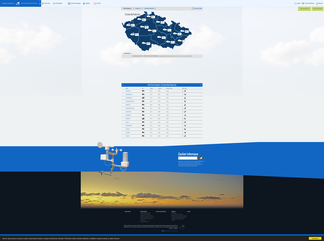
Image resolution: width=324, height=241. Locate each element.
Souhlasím (315, 238)
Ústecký (128, 129)
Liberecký (128, 105)
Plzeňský (128, 118)
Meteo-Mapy (47, 3)
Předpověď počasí (144, 221)
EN (39, 4)
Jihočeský (128, 91)
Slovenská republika (149, 8)
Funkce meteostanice (145, 213)
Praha (127, 122)
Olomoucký (128, 112)
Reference (142, 220)
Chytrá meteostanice (76, 3)
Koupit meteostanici (317, 8)
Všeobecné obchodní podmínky (178, 217)
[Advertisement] (162, 70)
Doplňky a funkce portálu (146, 216)
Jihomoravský (129, 94)
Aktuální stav (127, 53)
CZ (39, 0)
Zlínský (127, 136)
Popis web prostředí (145, 214)
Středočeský (129, 125)
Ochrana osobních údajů (177, 219)
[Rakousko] (200, 84)
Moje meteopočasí (309, 3)
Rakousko (137, 8)
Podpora (87, 3)
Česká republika (127, 8)
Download (173, 213)
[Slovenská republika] (123, 84)
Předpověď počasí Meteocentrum (171, 231)
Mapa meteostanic (304, 8)
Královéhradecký (130, 101)
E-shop (98, 3)
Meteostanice (59, 3)
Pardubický (128, 115)
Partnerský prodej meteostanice (179, 216)
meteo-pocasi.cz (8, 3)
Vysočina (128, 132)
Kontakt (173, 220)
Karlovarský (129, 98)
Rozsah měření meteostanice (147, 217)
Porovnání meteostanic (146, 219)
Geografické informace (177, 214)
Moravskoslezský (130, 108)
